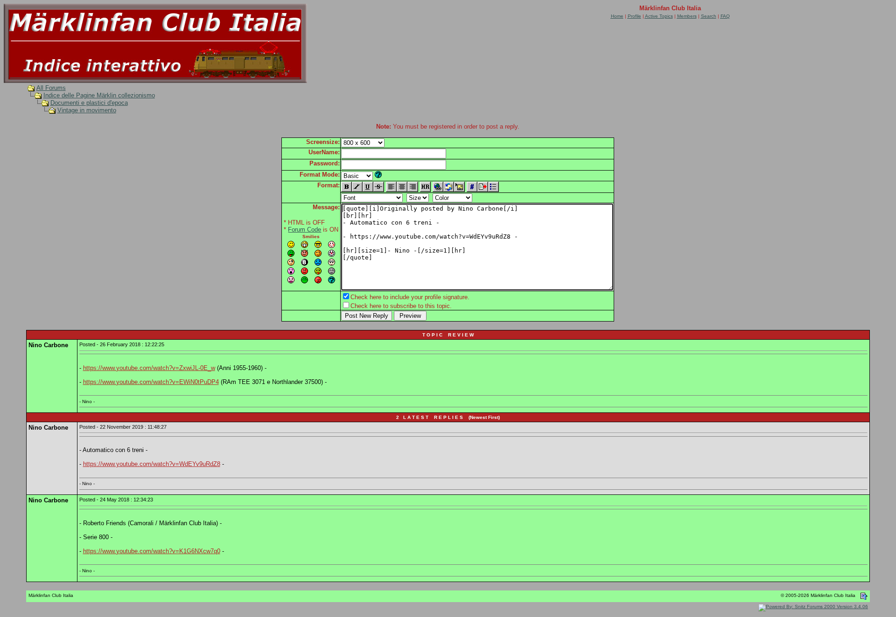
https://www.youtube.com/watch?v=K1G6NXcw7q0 (151, 551)
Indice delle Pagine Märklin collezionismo (99, 95)
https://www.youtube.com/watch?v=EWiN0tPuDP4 (151, 381)
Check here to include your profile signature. (409, 297)
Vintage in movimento (86, 110)
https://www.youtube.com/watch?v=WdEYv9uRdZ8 (151, 463)
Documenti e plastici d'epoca (89, 102)
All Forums (51, 87)
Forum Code (304, 229)
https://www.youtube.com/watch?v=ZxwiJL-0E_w (149, 367)
